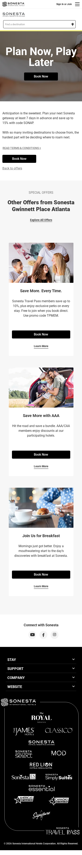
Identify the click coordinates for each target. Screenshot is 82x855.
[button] (39, 24)
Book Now (41, 76)
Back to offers (12, 168)
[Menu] (77, 4)
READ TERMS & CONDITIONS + (22, 148)
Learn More (41, 346)
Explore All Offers (41, 220)
